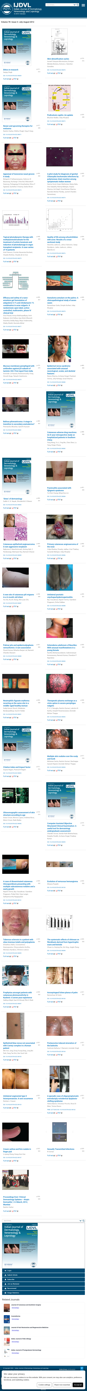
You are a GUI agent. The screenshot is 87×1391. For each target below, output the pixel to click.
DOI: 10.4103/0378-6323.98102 (66, 1109)
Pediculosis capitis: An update (60, 115)
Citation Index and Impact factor (16, 767)
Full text (6, 79)
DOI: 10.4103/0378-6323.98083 (12, 505)
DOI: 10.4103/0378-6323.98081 (12, 430)
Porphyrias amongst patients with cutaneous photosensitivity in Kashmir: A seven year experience (17, 995)
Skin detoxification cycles (58, 59)
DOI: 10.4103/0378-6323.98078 (56, 311)
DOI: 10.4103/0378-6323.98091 (12, 714)
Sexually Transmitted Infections (60, 1149)
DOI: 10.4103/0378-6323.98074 (56, 197)
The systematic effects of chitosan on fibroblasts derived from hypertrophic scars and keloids (63, 942)
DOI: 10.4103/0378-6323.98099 (12, 953)
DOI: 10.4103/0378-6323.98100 (56, 887)
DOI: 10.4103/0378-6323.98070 (56, 70)
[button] (83, 5)
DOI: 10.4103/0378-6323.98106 (56, 998)
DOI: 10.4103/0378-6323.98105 (12, 1056)
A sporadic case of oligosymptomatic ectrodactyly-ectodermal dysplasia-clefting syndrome (63, 1098)
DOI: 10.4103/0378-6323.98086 (56, 555)
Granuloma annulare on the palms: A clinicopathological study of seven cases (62, 300)
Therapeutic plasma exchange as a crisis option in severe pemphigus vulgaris (62, 703)
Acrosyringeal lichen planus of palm (62, 992)
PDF (15, 79)
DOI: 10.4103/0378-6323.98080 (56, 382)
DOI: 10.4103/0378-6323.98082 (56, 448)
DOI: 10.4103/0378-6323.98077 (12, 326)
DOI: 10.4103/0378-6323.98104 (56, 1051)
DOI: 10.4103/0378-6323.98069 (12, 75)
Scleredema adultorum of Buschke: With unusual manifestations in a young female (62, 647)
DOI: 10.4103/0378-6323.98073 (12, 190)
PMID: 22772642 (52, 1109)
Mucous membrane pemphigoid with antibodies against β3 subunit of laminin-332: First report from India (18, 368)
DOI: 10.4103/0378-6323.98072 (56, 121)
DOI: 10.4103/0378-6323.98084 (56, 496)
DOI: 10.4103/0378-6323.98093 (12, 773)
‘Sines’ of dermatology (12, 499)
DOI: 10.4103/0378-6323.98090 (56, 661)
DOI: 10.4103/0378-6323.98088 (56, 605)
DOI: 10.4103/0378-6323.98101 (12, 900)
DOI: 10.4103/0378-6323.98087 (12, 603)
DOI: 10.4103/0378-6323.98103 (12, 1104)
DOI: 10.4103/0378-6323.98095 (56, 842)
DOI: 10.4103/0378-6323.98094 (56, 767)
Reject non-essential (62, 1385)
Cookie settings (44, 1385)
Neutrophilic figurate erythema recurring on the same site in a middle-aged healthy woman (16, 703)
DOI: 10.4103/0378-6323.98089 (12, 656)
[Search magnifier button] (77, 4)
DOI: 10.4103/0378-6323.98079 (12, 379)
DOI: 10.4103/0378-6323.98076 (56, 253)
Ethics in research (10, 70)
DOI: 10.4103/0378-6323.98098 (56, 950)
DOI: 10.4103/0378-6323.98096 (12, 823)
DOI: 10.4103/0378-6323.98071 (12, 134)
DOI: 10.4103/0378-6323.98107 (12, 1157)
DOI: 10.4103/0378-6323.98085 (12, 555)
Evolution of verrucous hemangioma (62, 881)
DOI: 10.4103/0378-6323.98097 (12, 1003)
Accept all (78, 1385)
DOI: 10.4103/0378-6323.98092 (56, 717)
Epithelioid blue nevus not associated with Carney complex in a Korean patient (19, 1045)
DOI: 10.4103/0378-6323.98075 (12, 258)
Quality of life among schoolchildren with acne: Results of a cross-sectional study (62, 239)
